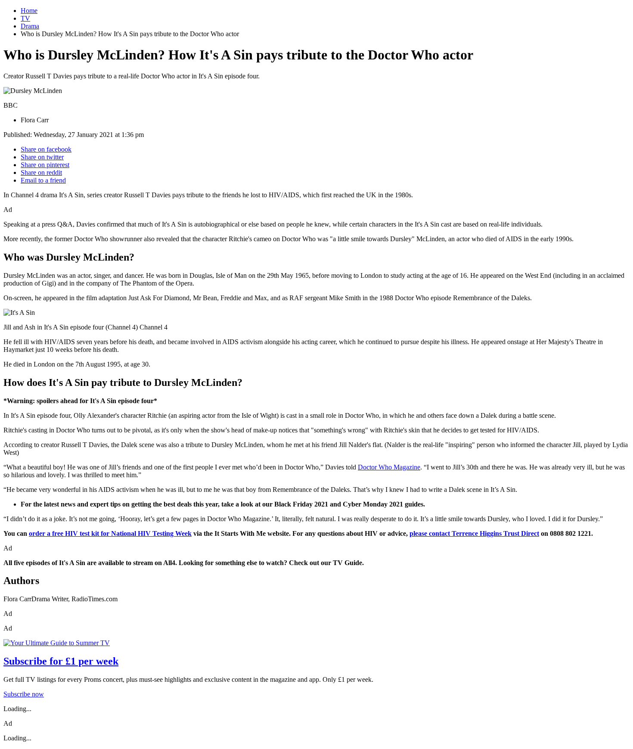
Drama (30, 26)
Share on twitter (42, 157)
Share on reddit (41, 172)
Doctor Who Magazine (389, 467)
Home (29, 10)
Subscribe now (23, 694)
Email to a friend (43, 180)
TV (25, 18)
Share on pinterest (45, 164)
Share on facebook (46, 149)
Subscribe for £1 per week (60, 661)
